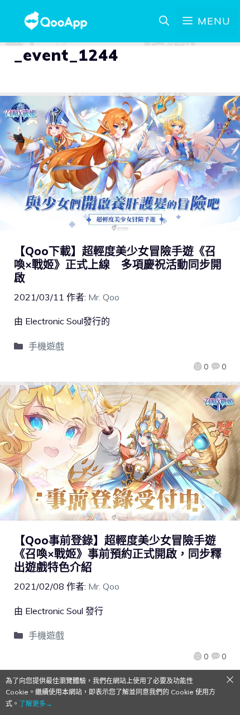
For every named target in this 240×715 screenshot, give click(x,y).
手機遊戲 (46, 346)
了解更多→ (35, 703)
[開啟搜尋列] (164, 21)
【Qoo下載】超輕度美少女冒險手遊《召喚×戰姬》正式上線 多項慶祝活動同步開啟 (118, 264)
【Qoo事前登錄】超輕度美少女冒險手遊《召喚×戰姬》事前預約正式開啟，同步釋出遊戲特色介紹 (118, 553)
